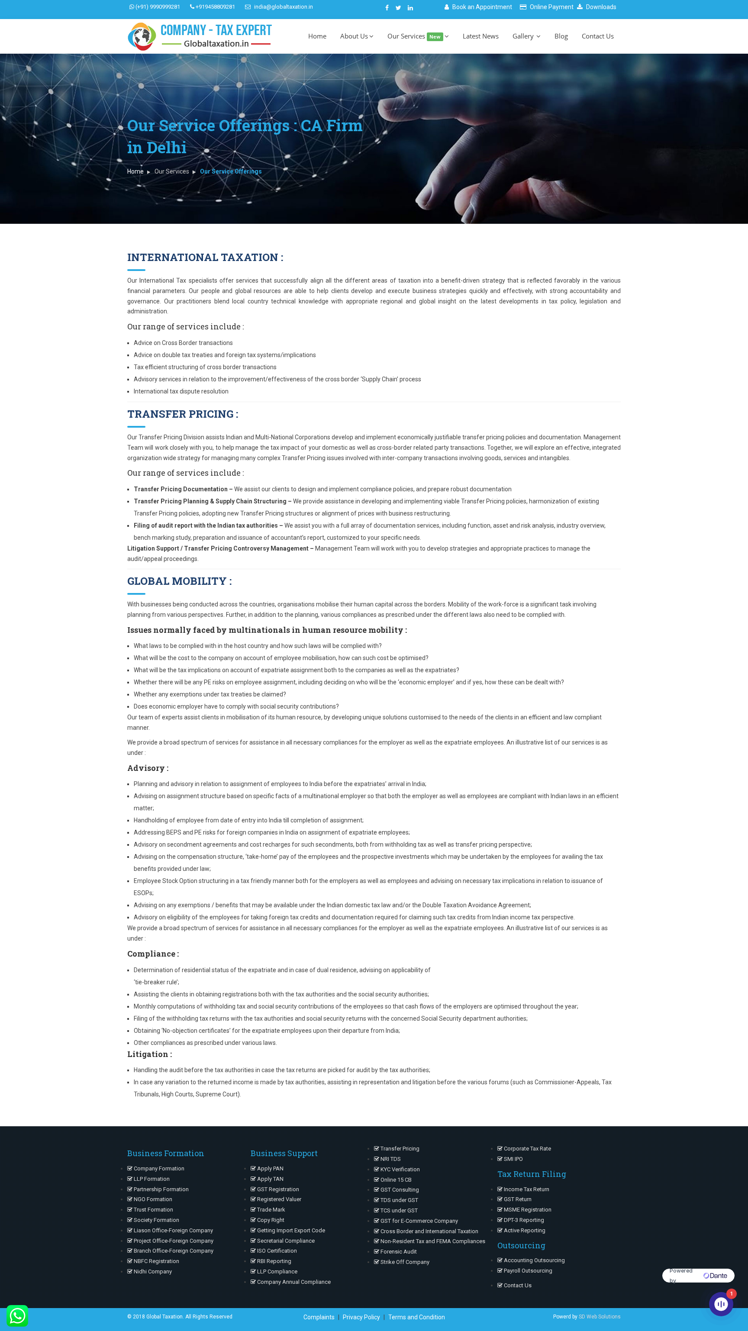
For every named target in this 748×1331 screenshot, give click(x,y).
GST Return (517, 1199)
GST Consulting (399, 1189)
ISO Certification (276, 1250)
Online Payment (551, 6)
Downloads (600, 6)
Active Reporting (524, 1230)
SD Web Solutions (600, 1317)
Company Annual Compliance (293, 1282)
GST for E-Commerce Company (418, 1221)
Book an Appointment (481, 6)
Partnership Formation (160, 1189)
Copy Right (270, 1220)
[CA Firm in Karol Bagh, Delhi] (387, 7)
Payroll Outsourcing (527, 1270)
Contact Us (598, 36)
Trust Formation (152, 1209)
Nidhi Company (152, 1271)
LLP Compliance (276, 1271)
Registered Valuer (278, 1199)
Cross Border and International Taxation (428, 1231)
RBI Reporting (273, 1261)
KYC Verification (399, 1169)
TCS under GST (398, 1210)
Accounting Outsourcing (534, 1260)
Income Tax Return (526, 1189)
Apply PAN (270, 1168)
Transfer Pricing (399, 1148)
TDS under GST (398, 1200)
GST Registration (277, 1189)
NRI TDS (390, 1159)
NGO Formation (152, 1199)
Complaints (319, 1317)
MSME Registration (527, 1209)
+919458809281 (214, 6)
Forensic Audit (398, 1251)
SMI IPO (513, 1159)
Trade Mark (270, 1209)
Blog (561, 36)
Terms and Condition (416, 1317)
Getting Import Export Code (290, 1230)
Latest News (481, 36)
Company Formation (158, 1168)
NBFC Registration (155, 1261)
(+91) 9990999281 (157, 6)
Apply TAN (270, 1179)
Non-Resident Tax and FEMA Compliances (432, 1241)
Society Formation (155, 1220)
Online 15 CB (395, 1179)
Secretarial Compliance (285, 1241)
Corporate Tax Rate (527, 1148)
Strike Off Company (404, 1262)
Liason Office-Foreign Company (172, 1230)
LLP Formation (151, 1179)
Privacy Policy (361, 1317)
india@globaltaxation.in (283, 6)
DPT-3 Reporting (523, 1220)
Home (317, 36)
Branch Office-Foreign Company (172, 1250)
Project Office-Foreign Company (172, 1241)
